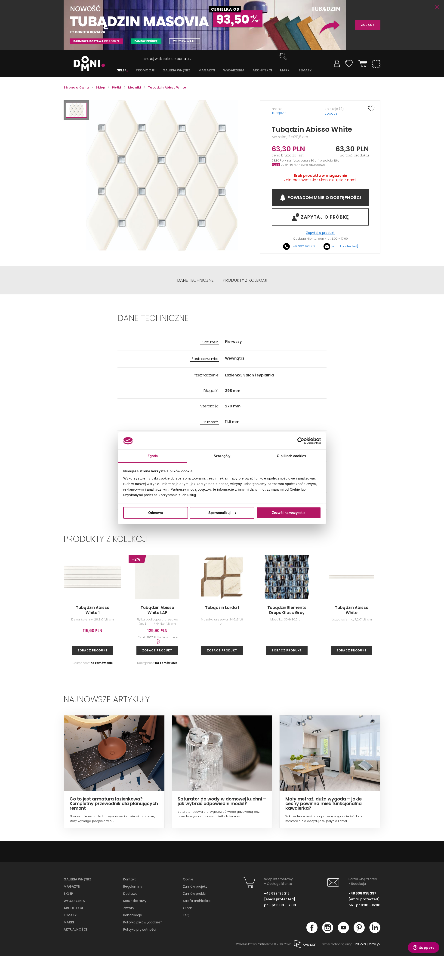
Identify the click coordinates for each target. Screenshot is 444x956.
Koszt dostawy (134, 900)
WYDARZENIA (233, 70)
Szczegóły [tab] (222, 456)
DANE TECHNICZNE (195, 280)
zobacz (331, 113)
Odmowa (155, 513)
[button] (76, 110)
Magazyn (72, 886)
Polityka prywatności (139, 929)
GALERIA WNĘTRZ (176, 70)
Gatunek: (210, 342)
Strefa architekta (196, 900)
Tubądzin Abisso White (351, 610)
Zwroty (128, 908)
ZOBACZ (368, 25)
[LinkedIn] (374, 932)
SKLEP (121, 70)
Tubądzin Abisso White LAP (157, 610)
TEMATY (305, 70)
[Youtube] (343, 932)
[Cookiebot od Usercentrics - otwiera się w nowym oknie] (301, 440)
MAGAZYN (206, 70)
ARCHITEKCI (262, 70)
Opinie (188, 879)
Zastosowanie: (204, 359)
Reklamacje (132, 915)
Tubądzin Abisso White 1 (92, 610)
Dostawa (130, 893)
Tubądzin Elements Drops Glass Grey (286, 610)
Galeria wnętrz (77, 879)
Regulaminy (132, 886)
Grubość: (209, 422)
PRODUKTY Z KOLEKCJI (245, 280)
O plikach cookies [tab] (291, 456)
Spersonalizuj (219, 513)
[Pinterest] (359, 932)
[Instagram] (327, 932)
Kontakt (129, 879)
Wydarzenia (74, 900)
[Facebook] (312, 932)
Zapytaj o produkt (320, 233)
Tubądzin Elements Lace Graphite (416, 610)
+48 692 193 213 (303, 246)
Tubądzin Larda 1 (222, 607)
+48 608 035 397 (362, 893)
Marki (69, 922)
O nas (187, 908)
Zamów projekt (195, 886)
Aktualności (75, 929)
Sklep (68, 893)
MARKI (285, 70)
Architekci (73, 908)
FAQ (186, 915)
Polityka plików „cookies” (142, 922)
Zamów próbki (194, 893)
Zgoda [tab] (153, 456)
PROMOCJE (145, 70)
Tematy (70, 915)
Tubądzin (279, 112)
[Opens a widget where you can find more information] (423, 948)
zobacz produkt (92, 650)
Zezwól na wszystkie (288, 513)
